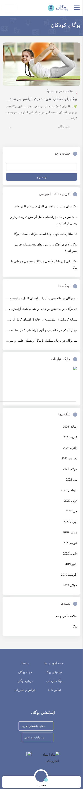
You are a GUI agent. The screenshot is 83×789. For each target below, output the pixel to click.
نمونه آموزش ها (54, 663)
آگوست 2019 (69, 574)
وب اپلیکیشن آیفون (34, 737)
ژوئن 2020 (70, 500)
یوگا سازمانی (54, 681)
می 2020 (71, 511)
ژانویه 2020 (70, 553)
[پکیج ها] (26, 782)
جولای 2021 (70, 469)
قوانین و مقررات (25, 690)
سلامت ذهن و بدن (62, 91)
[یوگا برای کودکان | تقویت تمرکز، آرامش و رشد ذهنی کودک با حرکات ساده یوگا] (41, 64)
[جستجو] (56, 782)
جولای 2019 (70, 585)
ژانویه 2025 (70, 447)
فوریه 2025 (70, 437)
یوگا (48, 91)
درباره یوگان (25, 681)
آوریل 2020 (70, 521)
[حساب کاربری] (11, 782)
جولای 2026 (70, 426)
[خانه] (71, 782)
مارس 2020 (70, 532)
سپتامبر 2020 (69, 490)
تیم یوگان (63, 126)
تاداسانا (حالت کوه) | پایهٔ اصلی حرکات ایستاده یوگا (45, 234)
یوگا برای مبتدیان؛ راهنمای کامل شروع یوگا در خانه (45, 206)
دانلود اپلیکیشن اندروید (32, 726)
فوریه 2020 (70, 543)
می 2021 (71, 479)
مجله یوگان (25, 672)
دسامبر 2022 (69, 458)
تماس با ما (54, 690)
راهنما (25, 663)
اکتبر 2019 (71, 564)
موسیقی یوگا (54, 672)
